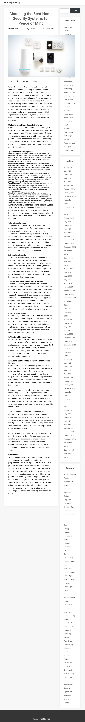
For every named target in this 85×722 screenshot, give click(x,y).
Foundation (68, 543)
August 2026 (69, 167)
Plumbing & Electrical (68, 635)
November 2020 (68, 444)
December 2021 (70, 388)
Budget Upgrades (67, 498)
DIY (65, 518)
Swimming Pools (68, 679)
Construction (69, 514)
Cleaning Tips (69, 507)
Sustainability (69, 674)
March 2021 (68, 428)
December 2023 (70, 298)
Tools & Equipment (68, 690)
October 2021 (69, 399)
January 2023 (69, 341)
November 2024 (68, 252)
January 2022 (69, 385)
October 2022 (69, 349)
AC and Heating (70, 474)
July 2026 (67, 171)
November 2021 (68, 394)
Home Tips (68, 576)
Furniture (67, 547)
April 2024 (68, 283)
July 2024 (67, 272)
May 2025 (67, 229)
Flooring (67, 532)
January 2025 (69, 243)
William (32, 29)
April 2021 (68, 425)
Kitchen (67, 583)
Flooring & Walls (68, 538)
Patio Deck (68, 623)
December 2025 (70, 196)
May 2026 (67, 178)
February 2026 (69, 189)
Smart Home (69, 663)
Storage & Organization (69, 668)
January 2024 (69, 294)
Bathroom (68, 489)
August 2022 (69, 359)
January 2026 (69, 193)
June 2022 (68, 367)
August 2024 (69, 269)
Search (75, 11)
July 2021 (67, 414)
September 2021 (68, 404)
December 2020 (70, 439)
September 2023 (68, 314)
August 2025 (69, 218)
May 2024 (67, 280)
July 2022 (67, 363)
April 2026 (68, 182)
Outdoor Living (69, 616)
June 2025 (68, 225)
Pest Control (69, 626)
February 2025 (69, 240)
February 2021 (69, 432)
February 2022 (69, 381)
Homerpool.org (12, 2)
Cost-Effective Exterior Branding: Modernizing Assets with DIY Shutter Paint (69, 114)
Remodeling (68, 645)
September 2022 (68, 354)
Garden (66, 554)
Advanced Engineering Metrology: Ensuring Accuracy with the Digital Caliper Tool (69, 139)
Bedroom (67, 492)
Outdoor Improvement (69, 610)
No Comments (48, 29)
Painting (67, 619)
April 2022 (68, 374)
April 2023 (68, 330)
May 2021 (67, 421)
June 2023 (68, 323)
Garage (66, 550)
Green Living (68, 558)
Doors (66, 525)
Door (66, 521)
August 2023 (69, 320)
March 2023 (68, 334)
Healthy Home (69, 561)
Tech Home (68, 684)
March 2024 (68, 287)
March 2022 (68, 377)
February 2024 (69, 291)
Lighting (67, 590)
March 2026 (68, 185)
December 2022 (70, 345)
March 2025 (68, 236)
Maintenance (69, 594)
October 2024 (69, 258)
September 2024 (68, 263)
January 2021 (69, 435)
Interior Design (69, 579)
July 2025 (67, 222)
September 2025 (68, 212)
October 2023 (69, 309)
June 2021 (68, 417)
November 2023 (68, 303)
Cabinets (67, 503)
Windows (67, 695)
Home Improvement (69, 567)
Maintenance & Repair (69, 599)
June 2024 (68, 276)
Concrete (67, 511)
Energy (66, 529)
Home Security (69, 572)
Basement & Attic (68, 483)
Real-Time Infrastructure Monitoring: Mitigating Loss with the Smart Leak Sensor (70, 91)
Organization (69, 605)
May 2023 (67, 327)
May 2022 (67, 370)
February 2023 (69, 338)
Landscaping (69, 587)
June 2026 (68, 175)
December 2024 (70, 247)
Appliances (68, 478)
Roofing (67, 652)
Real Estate (68, 641)
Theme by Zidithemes (41, 719)
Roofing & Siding (68, 657)
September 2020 (68, 455)
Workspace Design (68, 701)
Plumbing (67, 630)
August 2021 (69, 410)
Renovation (68, 648)
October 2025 (69, 207)
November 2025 (68, 202)
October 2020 (69, 450)
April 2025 (68, 233)
